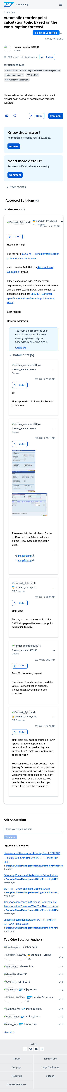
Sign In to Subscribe (46, 33)
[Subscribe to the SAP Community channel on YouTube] (36, 1049)
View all (8, 1032)
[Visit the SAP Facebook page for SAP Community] (25, 1049)
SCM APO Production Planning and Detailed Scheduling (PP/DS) (32, 70)
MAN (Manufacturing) (14, 75)
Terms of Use (50, 1058)
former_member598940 (26, 47)
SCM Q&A (11, 12)
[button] (41, 57)
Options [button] (61, 33)
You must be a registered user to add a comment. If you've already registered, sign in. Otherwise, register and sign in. (31, 336)
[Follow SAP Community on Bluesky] (30, 1049)
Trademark (16, 1076)
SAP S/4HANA (32, 75)
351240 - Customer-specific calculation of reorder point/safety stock (30, 298)
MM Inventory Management (17, 80)
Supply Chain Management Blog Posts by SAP (31, 879)
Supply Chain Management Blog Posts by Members (34, 865)
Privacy (16, 1058)
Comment (56, 116)
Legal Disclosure (50, 1067)
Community (22, 4)
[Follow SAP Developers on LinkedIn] (42, 1049)
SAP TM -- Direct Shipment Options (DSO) (27, 888)
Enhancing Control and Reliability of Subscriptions (31, 875)
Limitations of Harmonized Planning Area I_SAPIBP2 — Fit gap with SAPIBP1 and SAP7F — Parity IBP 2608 (32, 857)
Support (50, 1076)
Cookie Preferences (17, 1084)
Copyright (17, 1067)
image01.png (24, 560)
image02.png (24, 555)
